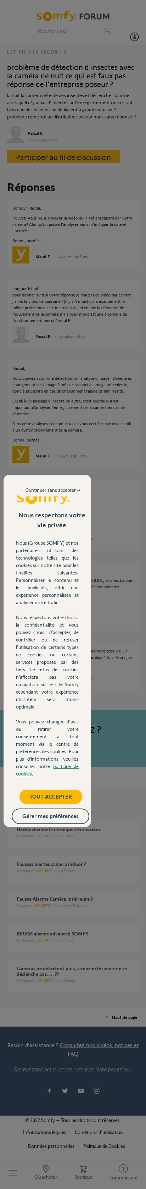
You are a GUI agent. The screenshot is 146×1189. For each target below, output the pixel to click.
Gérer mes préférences (50, 815)
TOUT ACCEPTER (50, 796)
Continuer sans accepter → (53, 490)
